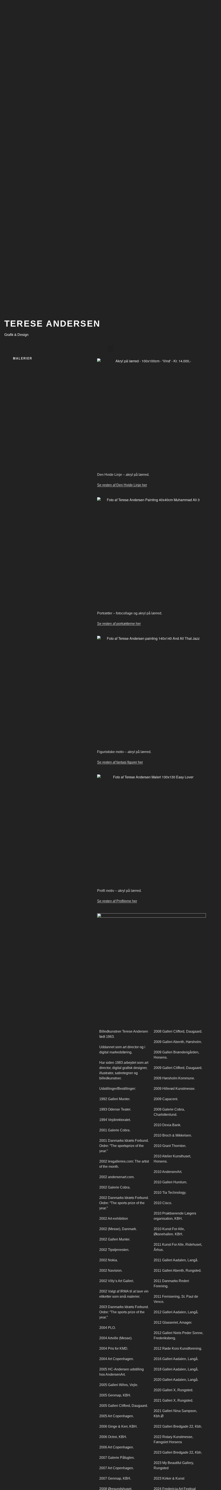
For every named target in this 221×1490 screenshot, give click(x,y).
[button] (110, 348)
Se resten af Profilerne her (117, 901)
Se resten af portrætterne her (119, 623)
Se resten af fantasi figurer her (120, 762)
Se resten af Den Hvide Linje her (122, 485)
